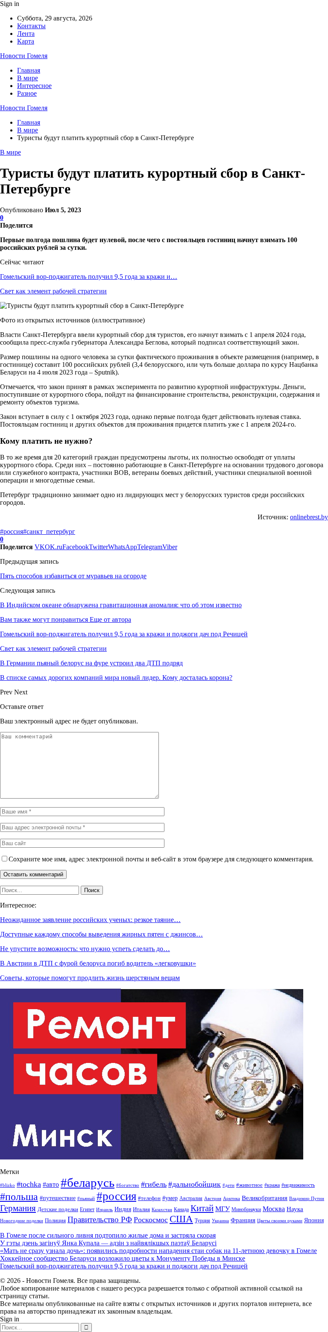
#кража (272, 1185)
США (181, 1219)
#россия (11, 531)
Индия (122, 1209)
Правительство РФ (99, 1219)
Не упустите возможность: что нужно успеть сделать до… (85, 948)
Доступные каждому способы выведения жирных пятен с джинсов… (101, 934)
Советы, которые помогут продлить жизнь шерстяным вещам (90, 977)
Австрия (212, 1198)
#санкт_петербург (49, 531)
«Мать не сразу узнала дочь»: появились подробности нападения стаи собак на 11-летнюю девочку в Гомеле (158, 1250)
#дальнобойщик (194, 1184)
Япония (314, 1220)
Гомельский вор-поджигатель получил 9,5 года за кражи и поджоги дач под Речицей (124, 1266)
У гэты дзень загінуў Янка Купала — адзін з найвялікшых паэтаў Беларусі (108, 1243)
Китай (202, 1208)
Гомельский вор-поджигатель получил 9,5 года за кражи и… (88, 276)
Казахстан (162, 1209)
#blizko (7, 1185)
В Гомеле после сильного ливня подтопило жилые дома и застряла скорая (108, 1235)
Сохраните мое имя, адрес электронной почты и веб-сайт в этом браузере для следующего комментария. (161, 859)
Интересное (34, 85)
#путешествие (58, 1197)
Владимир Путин (306, 1198)
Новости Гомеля (23, 55)
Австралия (190, 1198)
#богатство (127, 1185)
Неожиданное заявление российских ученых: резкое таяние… (90, 919)
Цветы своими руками (279, 1220)
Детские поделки (58, 1209)
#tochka (29, 1184)
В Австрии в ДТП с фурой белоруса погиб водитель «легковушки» (98, 963)
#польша (19, 1196)
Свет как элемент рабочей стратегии (53, 291)
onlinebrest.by (309, 517)
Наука (295, 1208)
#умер (170, 1197)
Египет (87, 1209)
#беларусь (87, 1182)
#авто (51, 1184)
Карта (25, 41)
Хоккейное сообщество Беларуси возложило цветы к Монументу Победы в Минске (122, 1258)
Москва (274, 1208)
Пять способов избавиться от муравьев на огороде (73, 576)
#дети (228, 1185)
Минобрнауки (246, 1209)
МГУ (222, 1208)
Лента (26, 33)
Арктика (231, 1198)
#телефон (149, 1198)
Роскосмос (151, 1219)
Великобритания (264, 1197)
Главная (28, 70)
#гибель (154, 1184)
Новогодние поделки (21, 1220)
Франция (243, 1220)
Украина (220, 1220)
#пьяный (86, 1198)
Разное (27, 93)
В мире (27, 78)
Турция (202, 1221)
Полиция (55, 1220)
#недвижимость (298, 1185)
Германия (18, 1208)
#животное (249, 1185)
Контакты (31, 25)
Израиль (104, 1209)
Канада (181, 1209)
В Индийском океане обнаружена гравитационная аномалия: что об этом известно (121, 605)
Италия (141, 1209)
